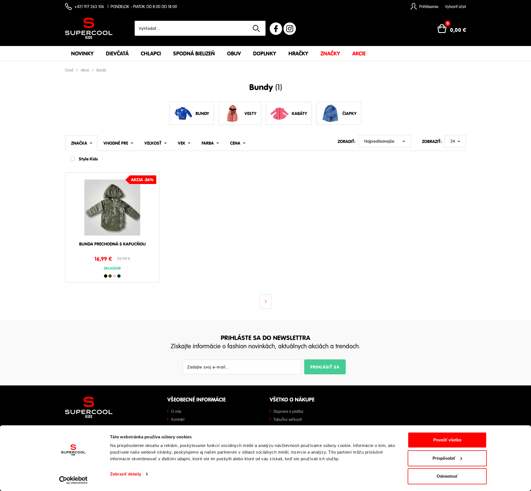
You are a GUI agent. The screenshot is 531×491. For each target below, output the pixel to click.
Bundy (101, 70)
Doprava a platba (288, 411)
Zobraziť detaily (125, 474)
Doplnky (264, 53)
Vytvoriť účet (455, 6)
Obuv (234, 53)
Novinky (82, 53)
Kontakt (177, 419)
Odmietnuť (447, 476)
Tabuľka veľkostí (288, 419)
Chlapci (151, 53)
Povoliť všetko (447, 440)
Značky (330, 53)
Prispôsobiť (444, 458)
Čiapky (349, 113)
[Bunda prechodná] (112, 209)
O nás (176, 411)
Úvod (69, 70)
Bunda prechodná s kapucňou (112, 244)
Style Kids (88, 159)
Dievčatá (117, 53)
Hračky (298, 53)
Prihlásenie (428, 6)
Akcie (359, 53)
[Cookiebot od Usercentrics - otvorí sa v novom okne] (73, 480)
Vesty (250, 113)
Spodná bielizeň (194, 53)
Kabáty (299, 113)
